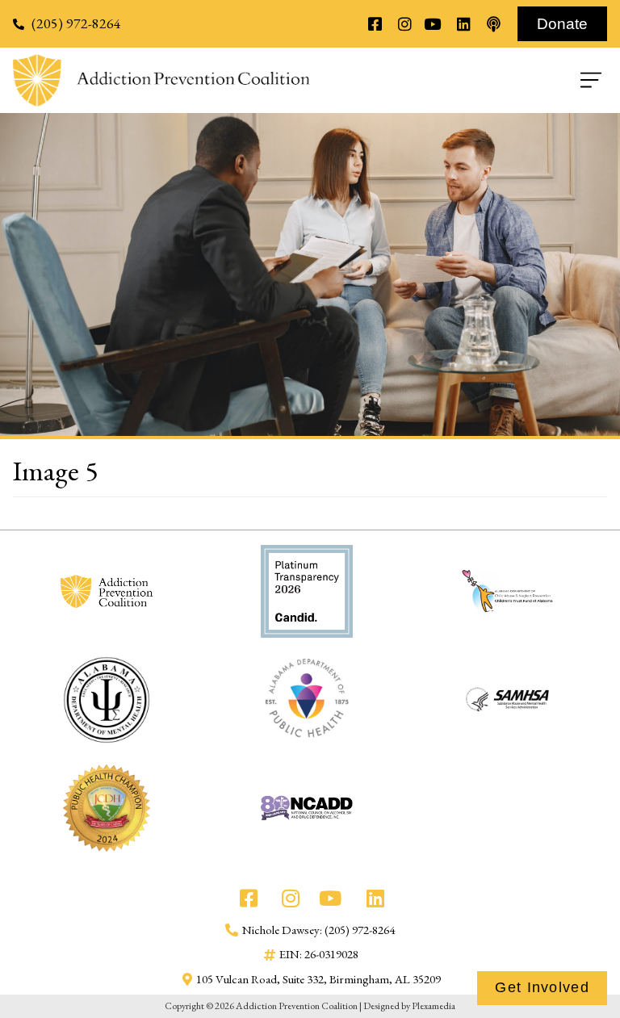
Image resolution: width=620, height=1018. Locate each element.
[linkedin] (463, 24)
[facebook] (374, 24)
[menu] (458, 80)
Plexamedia (433, 1005)
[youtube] (434, 24)
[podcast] (493, 24)
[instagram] (404, 24)
